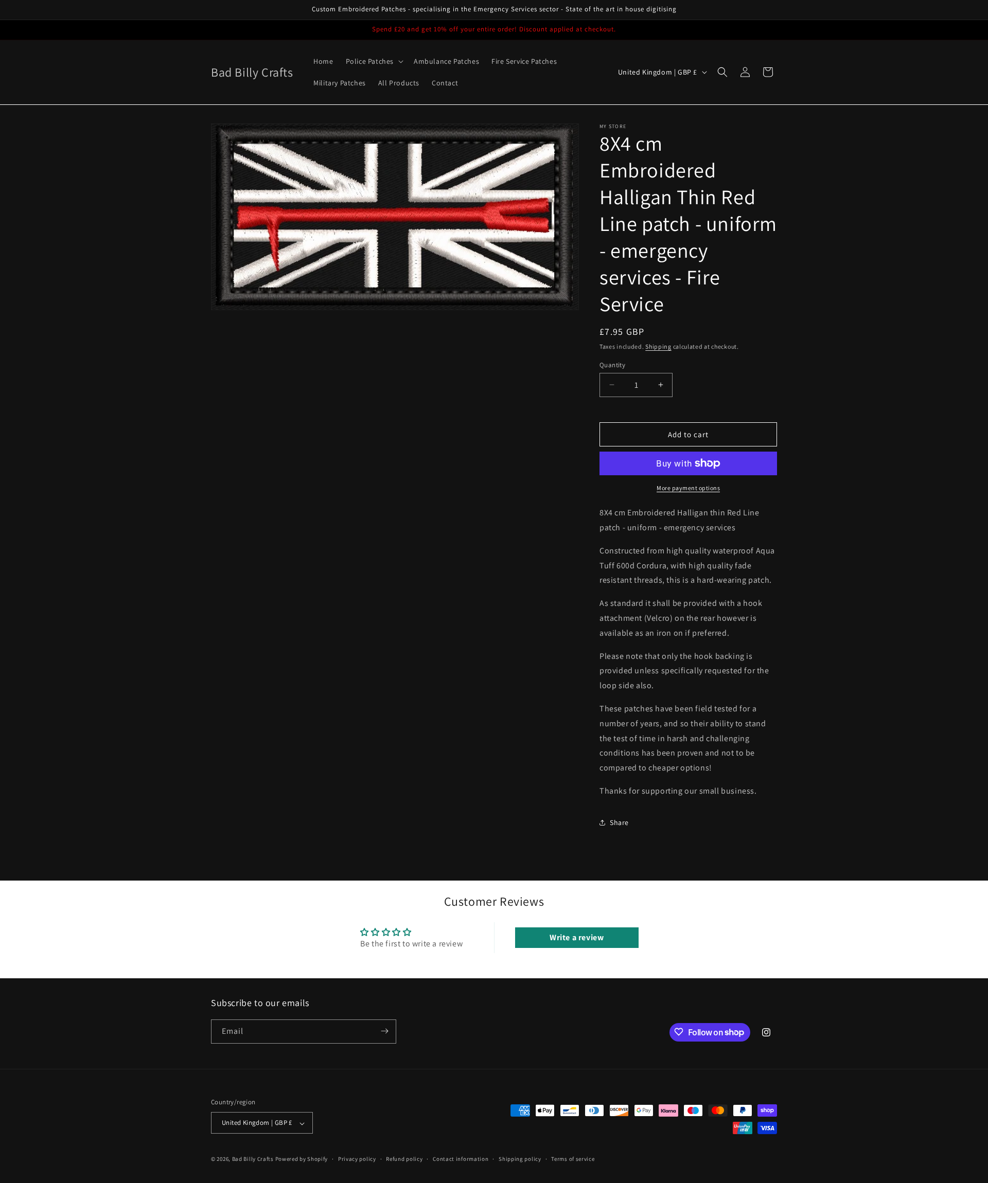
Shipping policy (520, 1158)
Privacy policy (357, 1158)
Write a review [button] (577, 938)
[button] (374, 61)
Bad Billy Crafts (253, 1159)
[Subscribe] (384, 1031)
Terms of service (572, 1158)
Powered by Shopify (301, 1159)
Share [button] (619, 822)
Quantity (612, 364)
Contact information (460, 1158)
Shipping (658, 346)
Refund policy (404, 1158)
